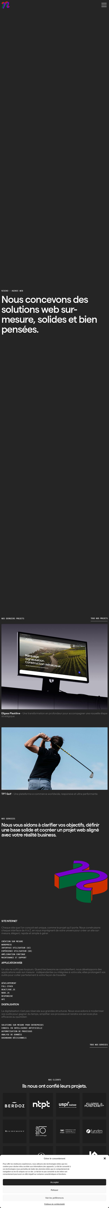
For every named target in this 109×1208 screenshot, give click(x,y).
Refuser (54, 1190)
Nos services (8, 818)
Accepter (54, 1182)
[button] (104, 1158)
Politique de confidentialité (54, 1204)
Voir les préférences (54, 1198)
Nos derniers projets (12, 618)
